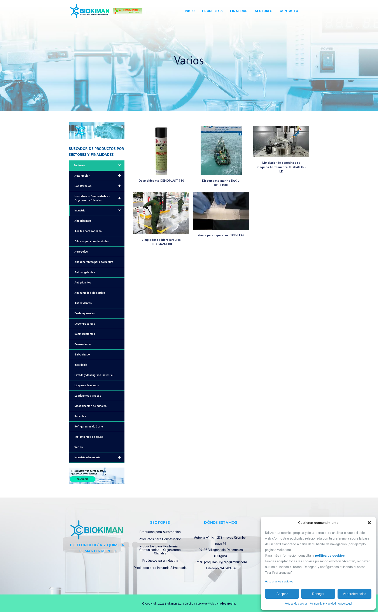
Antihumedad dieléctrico (89, 293)
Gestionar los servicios (279, 582)
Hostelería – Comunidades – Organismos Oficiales (92, 198)
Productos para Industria (160, 560)
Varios (78, 447)
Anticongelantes (84, 272)
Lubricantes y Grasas (87, 396)
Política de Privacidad (323, 604)
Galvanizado (82, 355)
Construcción (82, 186)
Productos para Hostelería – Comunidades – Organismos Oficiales (160, 550)
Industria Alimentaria (87, 457)
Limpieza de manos (86, 385)
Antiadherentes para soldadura (93, 262)
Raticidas (80, 416)
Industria (79, 211)
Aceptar (282, 594)
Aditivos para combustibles (91, 241)
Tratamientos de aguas (88, 437)
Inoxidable (80, 365)
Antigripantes (82, 283)
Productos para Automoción (160, 532)
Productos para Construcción (160, 539)
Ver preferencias (354, 594)
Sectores (79, 165)
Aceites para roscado (88, 231)
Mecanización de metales (90, 406)
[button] (369, 523)
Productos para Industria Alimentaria (160, 568)
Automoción (82, 176)
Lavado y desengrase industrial (93, 375)
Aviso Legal (345, 604)
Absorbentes (82, 221)
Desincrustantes (84, 334)
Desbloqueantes (84, 313)
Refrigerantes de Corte (88, 427)
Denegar (318, 594)
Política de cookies (296, 604)
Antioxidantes (83, 303)
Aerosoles (81, 252)
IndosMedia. (227, 603)
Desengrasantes (84, 324)
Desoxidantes (82, 344)
